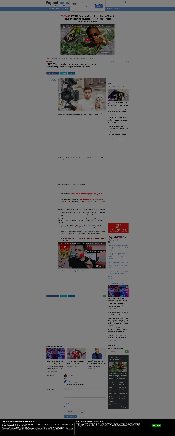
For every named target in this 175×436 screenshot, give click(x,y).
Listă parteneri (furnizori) (80, 428)
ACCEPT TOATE (156, 425)
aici (10, 430)
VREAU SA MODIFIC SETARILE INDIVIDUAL (156, 428)
